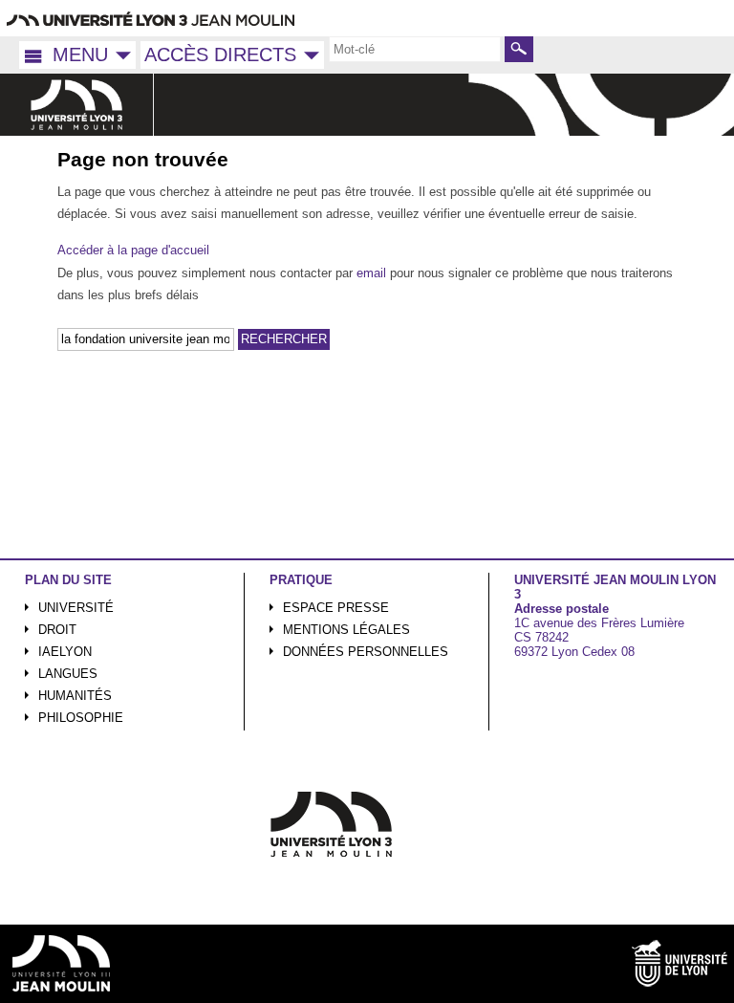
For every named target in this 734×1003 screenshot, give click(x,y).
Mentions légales (346, 629)
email (371, 273)
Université (76, 607)
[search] (415, 48)
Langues (67, 673)
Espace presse (336, 607)
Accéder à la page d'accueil (133, 250)
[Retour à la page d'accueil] (77, 105)
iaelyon (65, 651)
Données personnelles (365, 651)
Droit (57, 629)
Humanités (75, 695)
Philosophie (80, 717)
